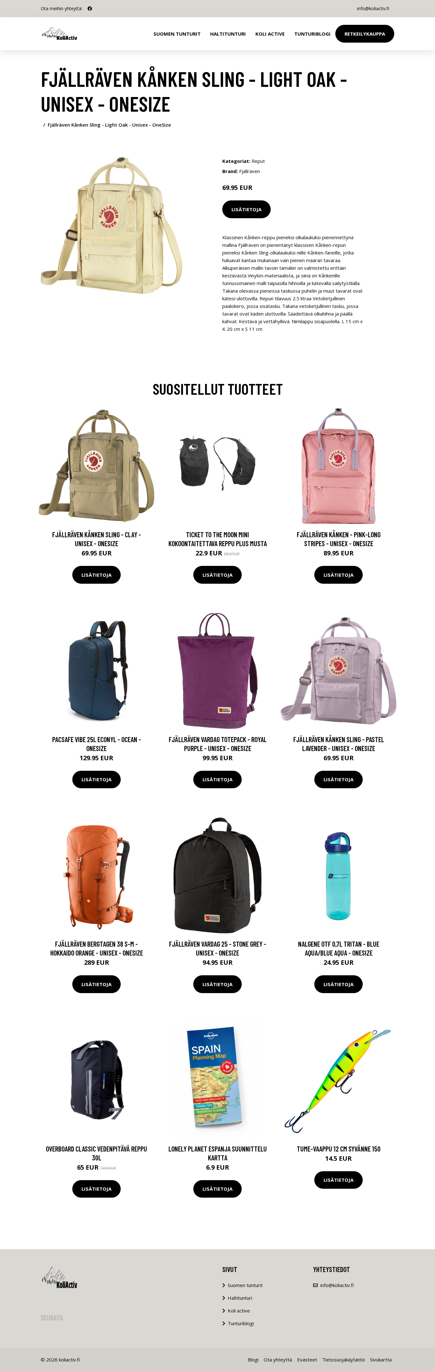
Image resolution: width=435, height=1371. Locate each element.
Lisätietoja (246, 209)
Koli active (239, 1310)
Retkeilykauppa (365, 34)
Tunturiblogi (312, 34)
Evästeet (307, 1359)
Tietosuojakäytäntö (343, 1359)
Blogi (253, 1359)
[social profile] (90, 9)
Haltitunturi (228, 34)
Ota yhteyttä (278, 1359)
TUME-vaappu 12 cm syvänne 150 (339, 1149)
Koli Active (270, 34)
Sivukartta (381, 1359)
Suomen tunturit (177, 34)
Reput (258, 161)
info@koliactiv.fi (373, 8)
